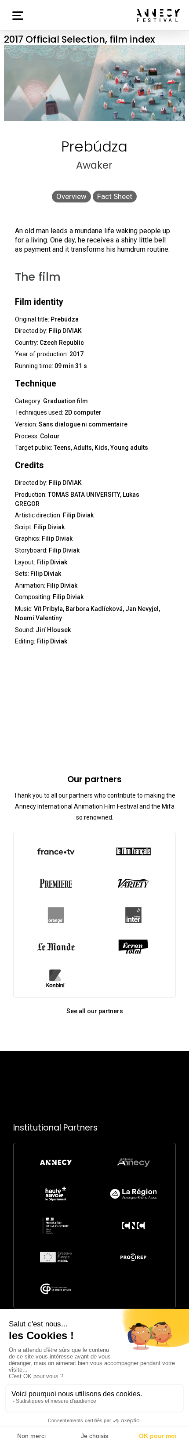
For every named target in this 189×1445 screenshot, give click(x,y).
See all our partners (94, 1011)
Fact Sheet (114, 196)
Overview (71, 196)
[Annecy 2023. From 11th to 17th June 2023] (158, 15)
